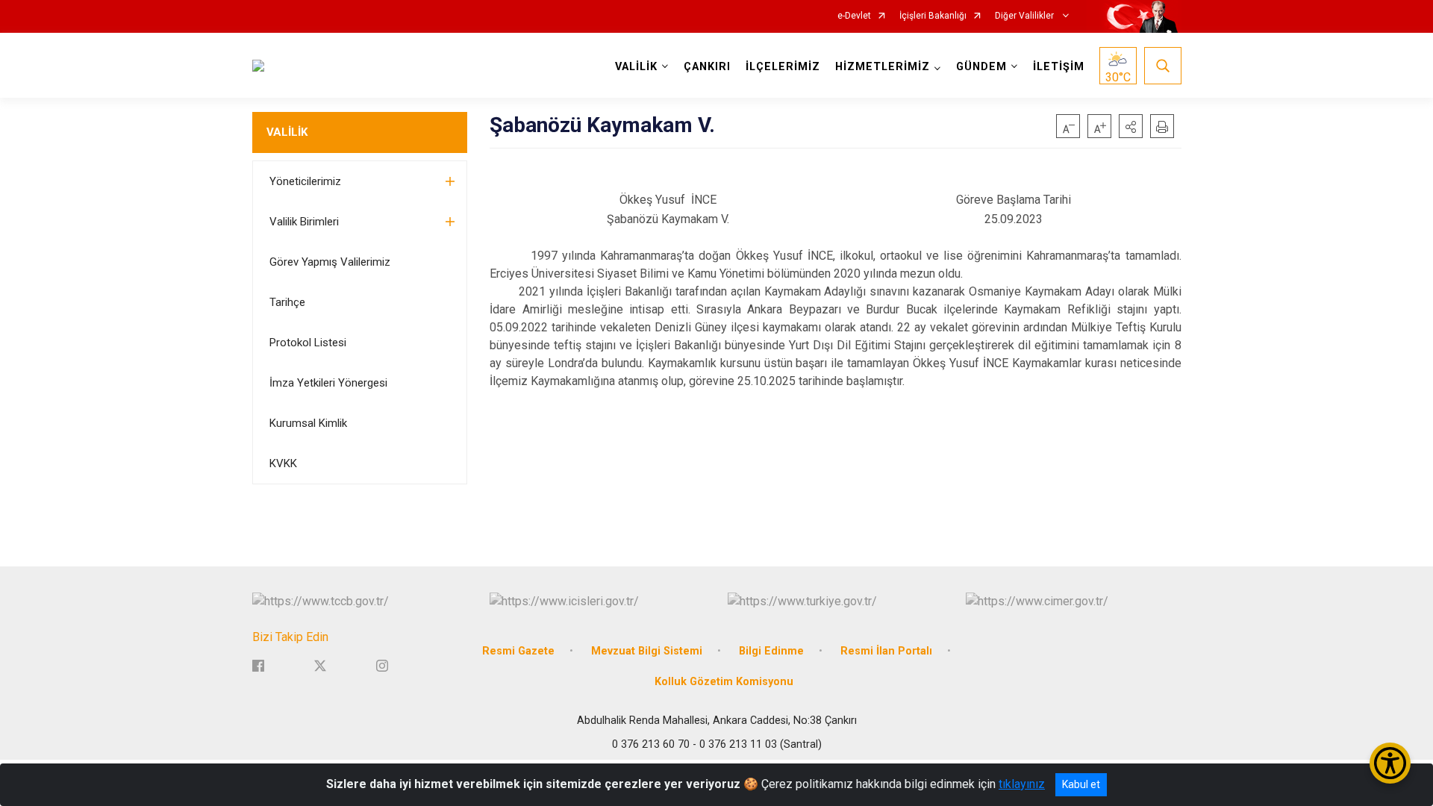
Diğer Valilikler (1025, 16)
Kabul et (1081, 784)
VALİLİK (286, 132)
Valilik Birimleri (304, 221)
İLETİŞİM (1058, 66)
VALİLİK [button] (636, 66)
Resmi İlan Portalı (886, 651)
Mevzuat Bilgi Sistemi (646, 651)
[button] (1131, 126)
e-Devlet (854, 16)
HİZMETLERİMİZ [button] (882, 66)
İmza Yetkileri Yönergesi (328, 383)
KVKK (283, 463)
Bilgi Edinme (771, 651)
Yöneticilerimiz (305, 181)
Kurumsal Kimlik (308, 423)
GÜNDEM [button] (981, 66)
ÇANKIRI (707, 66)
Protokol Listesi (307, 342)
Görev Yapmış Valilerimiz (329, 262)
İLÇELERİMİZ (783, 66)
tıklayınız (1022, 784)
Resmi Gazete (518, 651)
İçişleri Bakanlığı (933, 16)
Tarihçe (287, 302)
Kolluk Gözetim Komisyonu (724, 681)
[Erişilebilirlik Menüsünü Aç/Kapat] (1390, 763)
